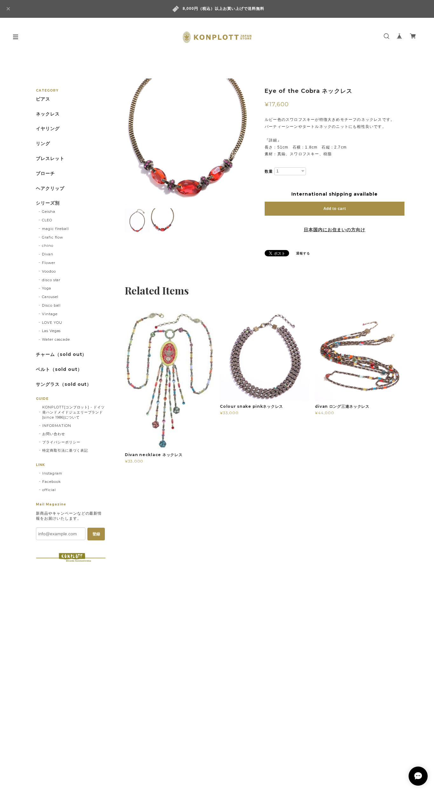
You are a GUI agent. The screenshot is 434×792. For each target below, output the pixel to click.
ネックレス (48, 114)
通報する (303, 253)
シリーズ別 (48, 203)
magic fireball (55, 228)
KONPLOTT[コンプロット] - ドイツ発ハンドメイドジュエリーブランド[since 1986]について (73, 412)
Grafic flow (53, 237)
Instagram (52, 473)
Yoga (46, 288)
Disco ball (51, 305)
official (49, 490)
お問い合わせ (53, 434)
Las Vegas (51, 331)
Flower (48, 263)
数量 (269, 171)
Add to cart (334, 208)
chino (47, 245)
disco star (51, 280)
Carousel (50, 297)
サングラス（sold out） (64, 384)
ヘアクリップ (50, 188)
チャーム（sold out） (61, 354)
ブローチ (45, 173)
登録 (96, 534)
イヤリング (48, 128)
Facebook (51, 481)
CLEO (47, 220)
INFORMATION (56, 425)
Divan (47, 254)
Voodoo (49, 271)
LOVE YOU (52, 322)
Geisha (48, 211)
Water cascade (56, 339)
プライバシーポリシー (61, 442)
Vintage (50, 314)
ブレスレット (50, 158)
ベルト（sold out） (59, 369)
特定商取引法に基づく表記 (65, 450)
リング (43, 143)
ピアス (43, 99)
